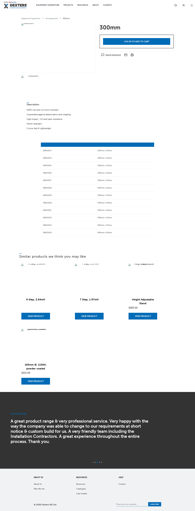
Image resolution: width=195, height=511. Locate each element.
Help (121, 477)
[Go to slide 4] (99, 462)
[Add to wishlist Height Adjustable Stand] (152, 268)
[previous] (5, 430)
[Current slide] (97, 462)
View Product (36, 316)
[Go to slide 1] (93, 462)
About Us (38, 477)
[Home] (15, 5)
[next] (190, 430)
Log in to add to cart (136, 41)
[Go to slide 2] (95, 462)
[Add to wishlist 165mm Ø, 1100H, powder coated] (45, 333)
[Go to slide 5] (101, 462)
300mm (66, 18)
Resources (81, 477)
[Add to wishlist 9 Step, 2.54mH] (45, 268)
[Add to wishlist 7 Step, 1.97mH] (99, 268)
